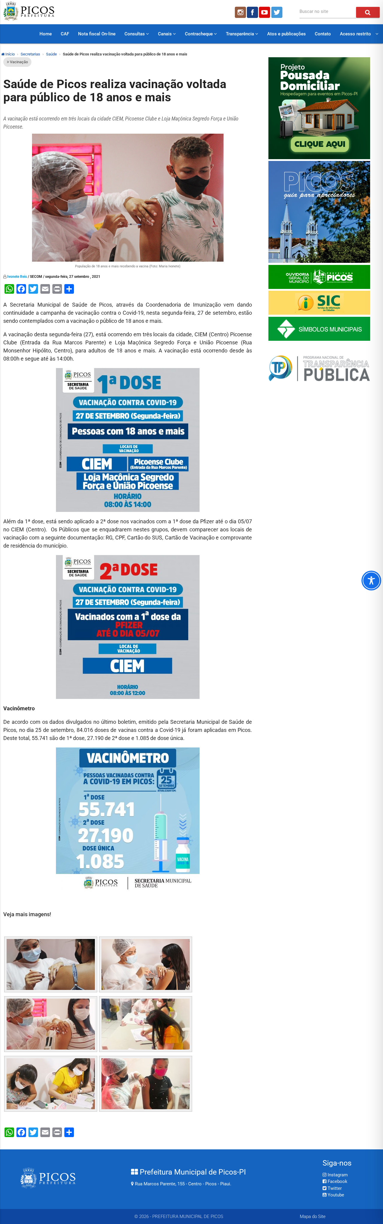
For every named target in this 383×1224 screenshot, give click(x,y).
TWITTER (277, 12)
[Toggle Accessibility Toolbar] (371, 580)
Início (9, 54)
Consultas (135, 34)
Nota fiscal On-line (96, 34)
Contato (323, 34)
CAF (65, 34)
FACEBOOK (252, 12)
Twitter (334, 1188)
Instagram (337, 1175)
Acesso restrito (355, 34)
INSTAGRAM (240, 12)
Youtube (335, 1195)
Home (45, 34)
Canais (165, 34)
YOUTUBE (265, 12)
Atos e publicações (286, 34)
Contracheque (199, 34)
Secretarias (30, 54)
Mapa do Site (313, 1216)
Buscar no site (314, 11)
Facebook (336, 1181)
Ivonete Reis (17, 277)
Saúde (51, 54)
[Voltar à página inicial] (28, 19)
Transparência (240, 34)
